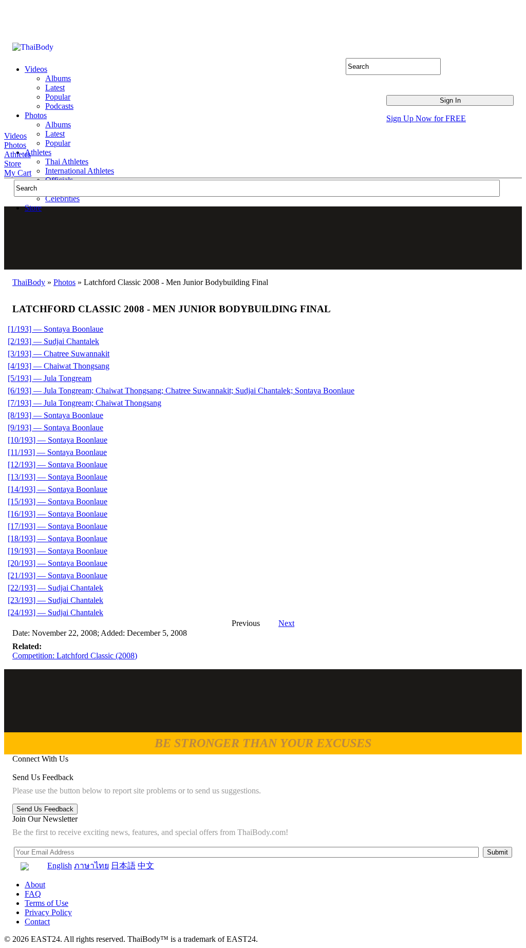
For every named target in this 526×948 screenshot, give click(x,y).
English (59, 865)
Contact (37, 921)
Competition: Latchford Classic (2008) (74, 655)
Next (286, 623)
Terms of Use (46, 903)
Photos (15, 145)
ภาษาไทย (91, 865)
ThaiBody (28, 282)
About (35, 884)
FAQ (33, 893)
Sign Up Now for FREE (426, 118)
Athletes (17, 154)
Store (12, 163)
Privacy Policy (48, 912)
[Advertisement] (263, 238)
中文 (146, 865)
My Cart (17, 172)
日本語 (123, 865)
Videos (15, 135)
